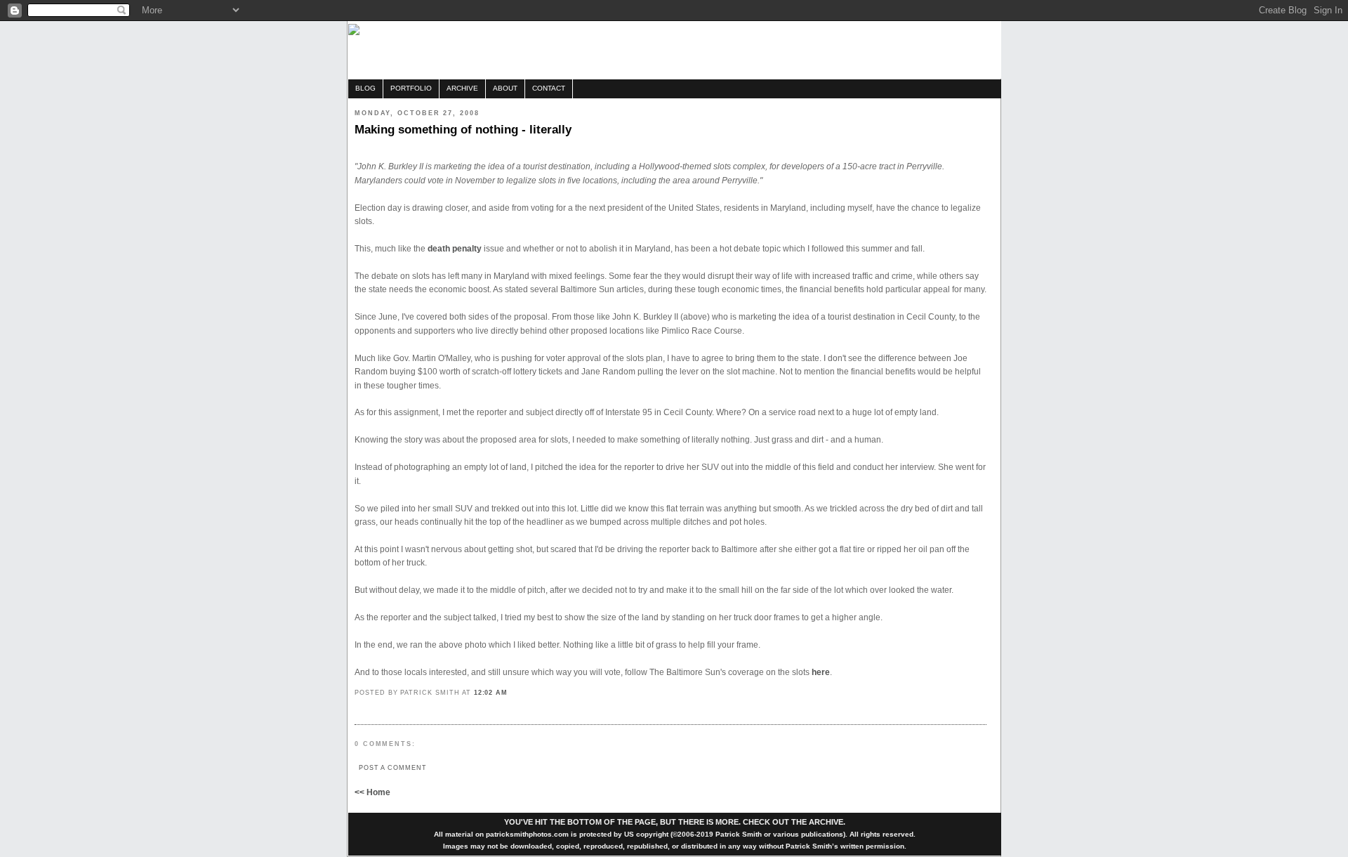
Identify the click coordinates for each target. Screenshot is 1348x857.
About (505, 88)
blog (365, 88)
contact (548, 88)
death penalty (456, 249)
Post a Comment (393, 767)
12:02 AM (491, 692)
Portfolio (411, 88)
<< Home (372, 792)
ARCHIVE (826, 822)
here (821, 672)
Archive (462, 88)
